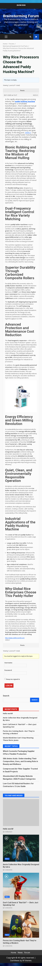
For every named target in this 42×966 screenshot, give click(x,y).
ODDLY (28, 132)
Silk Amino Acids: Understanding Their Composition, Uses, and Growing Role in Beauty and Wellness (20, 761)
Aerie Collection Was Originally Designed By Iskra (21, 848)
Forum (27, 952)
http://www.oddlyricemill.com (14, 638)
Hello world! (8, 713)
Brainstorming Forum (21, 16)
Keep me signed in (13, 679)
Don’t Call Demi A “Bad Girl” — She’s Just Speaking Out (21, 886)
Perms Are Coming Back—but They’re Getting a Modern (21, 924)
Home (13, 952)
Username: (8, 663)
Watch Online (36, 37)
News (7, 859)
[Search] (30, 37)
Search (6, 695)
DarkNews (14, 960)
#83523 (35, 95)
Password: (8, 670)
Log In (9, 685)
